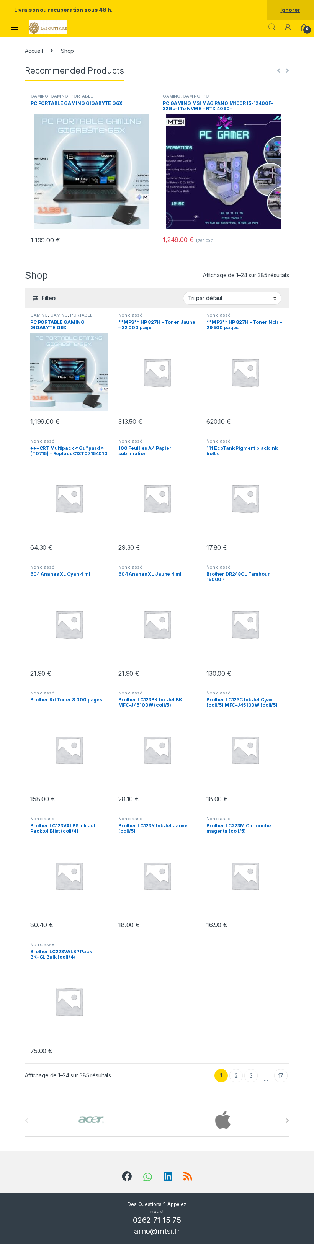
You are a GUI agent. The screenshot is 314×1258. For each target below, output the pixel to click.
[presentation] (287, 1120)
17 (281, 1075)
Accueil (34, 50)
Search (272, 27)
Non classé (130, 315)
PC (206, 96)
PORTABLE (81, 96)
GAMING (39, 96)
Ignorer (290, 10)
